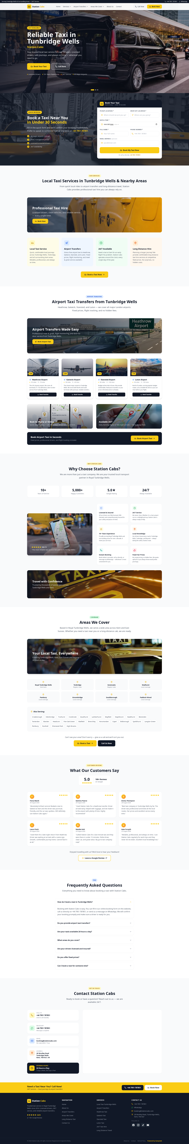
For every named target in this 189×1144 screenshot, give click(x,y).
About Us (110, 6)
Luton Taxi (100, 1123)
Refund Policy (141, 1141)
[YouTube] (148, 1125)
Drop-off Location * (138, 111)
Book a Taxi (85, 743)
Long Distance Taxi (69, 1119)
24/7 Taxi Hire (102, 1127)
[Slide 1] (91, 89)
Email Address (108, 139)
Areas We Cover (96, 6)
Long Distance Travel (104, 1130)
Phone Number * (136, 129)
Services (66, 6)
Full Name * (104, 129)
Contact (119, 6)
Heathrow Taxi (102, 1112)
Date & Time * (104, 120)
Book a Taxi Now (94, 274)
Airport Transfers (80, 6)
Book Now (156, 6)
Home (58, 6)
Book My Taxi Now (131, 150)
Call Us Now (106, 743)
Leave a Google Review (95, 858)
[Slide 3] (97, 89)
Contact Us (66, 1123)
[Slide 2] (94, 89)
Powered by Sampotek (154, 1141)
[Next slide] (184, 46)
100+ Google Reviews (35, 1118)
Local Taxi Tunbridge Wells (106, 1104)
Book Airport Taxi (41, 63)
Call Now (141, 6)
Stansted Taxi (101, 1119)
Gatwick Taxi (101, 1115)
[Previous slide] (4, 46)
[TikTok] (143, 1125)
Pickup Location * (107, 111)
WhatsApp (138, 1107)
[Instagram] (138, 1125)
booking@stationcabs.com (143, 1111)
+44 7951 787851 (80, 131)
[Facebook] (133, 1125)
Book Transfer (44, 394)
